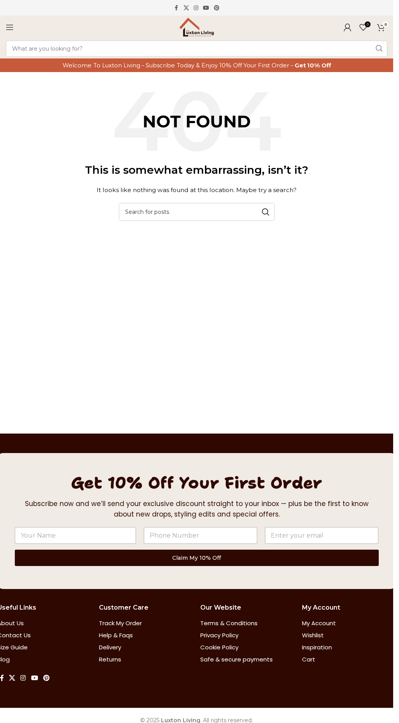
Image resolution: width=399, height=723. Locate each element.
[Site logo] (196, 26)
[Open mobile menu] (10, 27)
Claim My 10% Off (196, 557)
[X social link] (186, 8)
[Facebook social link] (176, 8)
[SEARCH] (379, 49)
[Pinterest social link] (217, 8)
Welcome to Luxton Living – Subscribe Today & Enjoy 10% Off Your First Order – (179, 65)
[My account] (347, 27)
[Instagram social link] (196, 8)
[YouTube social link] (206, 8)
